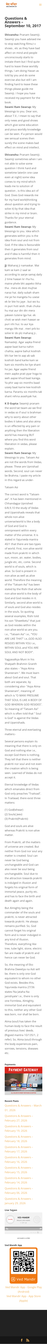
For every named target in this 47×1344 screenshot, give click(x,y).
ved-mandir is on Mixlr (23, 1238)
